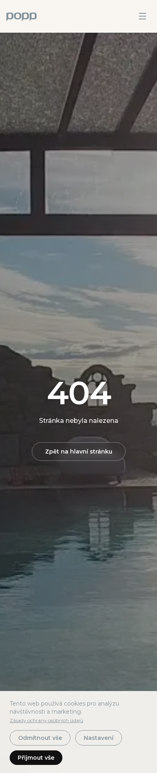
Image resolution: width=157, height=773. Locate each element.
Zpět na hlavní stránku (78, 451)
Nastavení (99, 737)
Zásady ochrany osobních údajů (46, 720)
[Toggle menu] (142, 16)
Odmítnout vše (40, 737)
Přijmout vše (36, 757)
